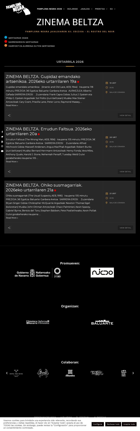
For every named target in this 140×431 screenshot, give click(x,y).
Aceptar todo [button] (129, 424)
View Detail (125, 115)
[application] (63, 9)
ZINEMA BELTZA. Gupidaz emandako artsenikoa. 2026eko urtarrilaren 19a (43, 79)
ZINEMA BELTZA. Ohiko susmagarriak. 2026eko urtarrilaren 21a (44, 187)
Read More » (12, 105)
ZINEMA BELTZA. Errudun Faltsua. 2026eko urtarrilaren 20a (49, 131)
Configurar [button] (97, 424)
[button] (6, 373)
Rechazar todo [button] (113, 424)
